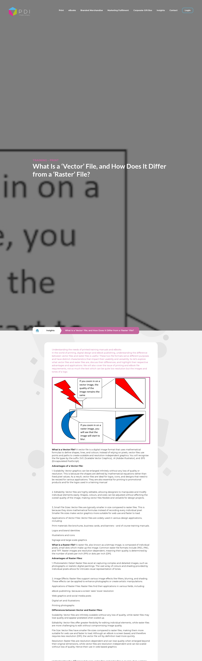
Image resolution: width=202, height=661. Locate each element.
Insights (161, 10)
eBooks (72, 10)
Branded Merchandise (92, 10)
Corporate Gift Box (142, 10)
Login (188, 10)
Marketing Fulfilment (118, 10)
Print (61, 10)
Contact (173, 10)
